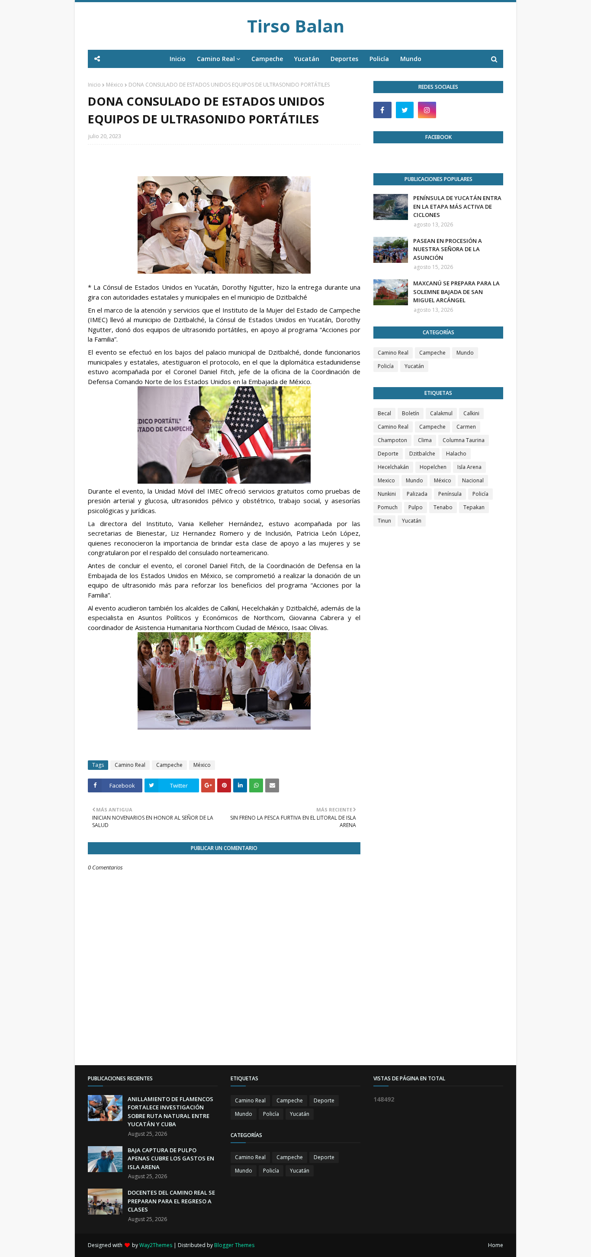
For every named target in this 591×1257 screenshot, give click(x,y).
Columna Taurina (464, 440)
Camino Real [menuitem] (216, 59)
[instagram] (427, 110)
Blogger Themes (234, 1245)
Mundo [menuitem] (410, 59)
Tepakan (474, 507)
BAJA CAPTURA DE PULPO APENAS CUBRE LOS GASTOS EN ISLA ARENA (171, 1158)
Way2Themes (155, 1245)
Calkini (471, 413)
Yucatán (414, 366)
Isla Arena (469, 467)
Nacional (473, 480)
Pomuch (388, 507)
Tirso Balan (295, 26)
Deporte (388, 453)
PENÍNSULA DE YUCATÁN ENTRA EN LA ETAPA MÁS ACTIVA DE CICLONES (457, 206)
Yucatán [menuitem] (306, 59)
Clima (425, 440)
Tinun (384, 520)
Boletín (410, 413)
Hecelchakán (393, 467)
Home (495, 1245)
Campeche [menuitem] (267, 59)
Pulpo (415, 507)
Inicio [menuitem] (178, 59)
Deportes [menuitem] (344, 59)
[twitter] (405, 110)
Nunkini (387, 494)
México (114, 84)
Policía (386, 366)
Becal (384, 413)
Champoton (392, 440)
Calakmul (441, 413)
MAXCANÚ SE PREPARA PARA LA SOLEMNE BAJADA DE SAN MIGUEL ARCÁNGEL (456, 291)
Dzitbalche (422, 453)
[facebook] (382, 110)
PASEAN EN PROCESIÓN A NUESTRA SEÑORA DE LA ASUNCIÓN (447, 249)
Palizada (417, 494)
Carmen (466, 426)
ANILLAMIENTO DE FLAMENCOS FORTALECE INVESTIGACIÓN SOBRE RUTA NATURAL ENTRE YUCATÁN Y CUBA (170, 1111)
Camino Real (130, 765)
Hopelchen (433, 467)
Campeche (169, 765)
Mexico (386, 480)
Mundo (465, 352)
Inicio (94, 84)
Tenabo (443, 507)
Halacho (456, 453)
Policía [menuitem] (379, 59)
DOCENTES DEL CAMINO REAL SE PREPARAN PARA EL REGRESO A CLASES (171, 1201)
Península (450, 494)
